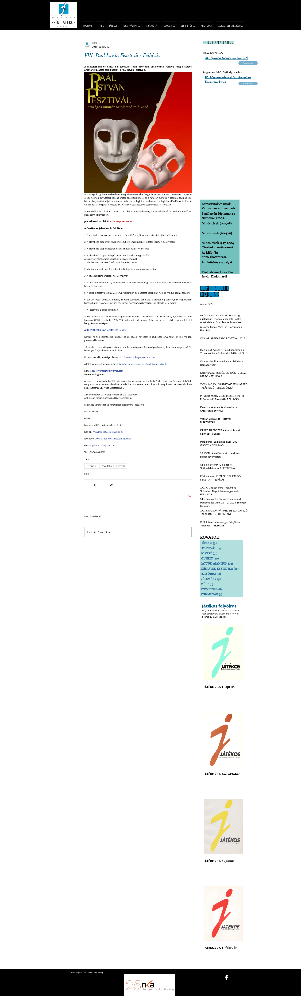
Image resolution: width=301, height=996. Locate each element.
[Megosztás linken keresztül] (111, 485)
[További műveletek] (189, 45)
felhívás (91, 466)
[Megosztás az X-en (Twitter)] (94, 485)
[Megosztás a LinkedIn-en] (103, 485)
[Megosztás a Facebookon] (86, 485)
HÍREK (87, 474)
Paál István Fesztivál (113, 466)
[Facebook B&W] (226, 977)
